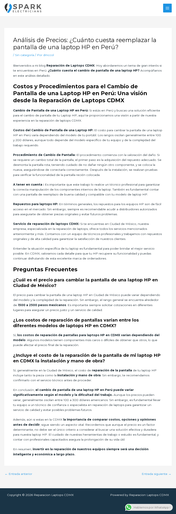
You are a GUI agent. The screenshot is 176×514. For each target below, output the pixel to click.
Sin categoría (24, 55)
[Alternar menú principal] (167, 8)
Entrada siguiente (156, 474)
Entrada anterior (18, 474)
